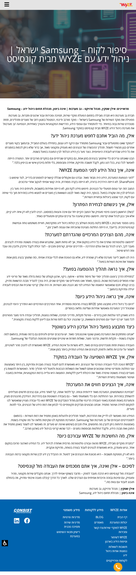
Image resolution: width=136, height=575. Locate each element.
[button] (5, 543)
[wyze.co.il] (126, 5)
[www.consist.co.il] (22, 511)
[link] (27, 520)
